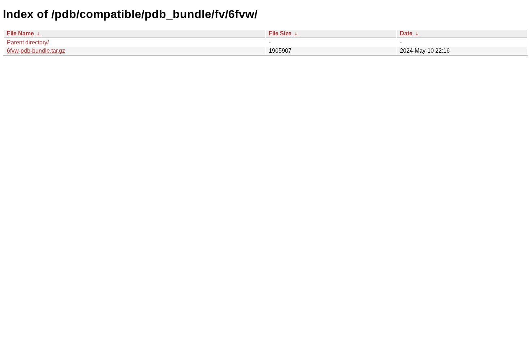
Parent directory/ (28, 42)
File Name (20, 33)
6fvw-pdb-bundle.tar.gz (36, 51)
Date (406, 33)
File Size (280, 33)
